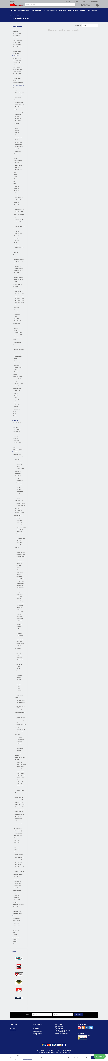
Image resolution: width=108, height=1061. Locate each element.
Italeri (15, 172)
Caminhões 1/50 (17, 881)
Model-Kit (18, 666)
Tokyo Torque (19, 607)
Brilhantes (17, 126)
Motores (14, 415)
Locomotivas (15, 31)
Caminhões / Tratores (17, 445)
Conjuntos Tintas (17, 151)
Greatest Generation (21, 538)
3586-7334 (82, 1)
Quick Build (16, 404)
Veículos (14, 49)
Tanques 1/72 (16, 893)
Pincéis (15, 358)
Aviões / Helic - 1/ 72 (17, 62)
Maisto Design (19, 741)
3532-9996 (75, 1)
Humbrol (16, 139)
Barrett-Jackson (20, 572)
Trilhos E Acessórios (17, 33)
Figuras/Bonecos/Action (17, 449)
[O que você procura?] (74, 4)
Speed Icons (19, 750)
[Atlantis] (19, 958)
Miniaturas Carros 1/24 (18, 457)
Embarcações (15, 286)
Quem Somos (12, 1027)
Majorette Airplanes (20, 771)
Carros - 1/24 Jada (16, 431)
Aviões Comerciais (18, 828)
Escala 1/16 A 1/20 (18, 233)
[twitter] (91, 1027)
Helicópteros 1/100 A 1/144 (19, 226)
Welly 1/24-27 (18, 475)
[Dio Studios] (19, 990)
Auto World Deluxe (20, 709)
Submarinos (16, 307)
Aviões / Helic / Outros (17, 442)
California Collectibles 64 (20, 712)
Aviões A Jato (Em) (18, 833)
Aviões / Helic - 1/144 (17, 65)
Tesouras (16, 371)
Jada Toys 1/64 (18, 727)
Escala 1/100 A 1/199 (19, 294)
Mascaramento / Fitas (18, 354)
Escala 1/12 (16, 231)
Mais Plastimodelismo (50, 10)
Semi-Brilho (17, 132)
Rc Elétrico (15, 939)
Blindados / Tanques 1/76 (19, 277)
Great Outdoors (20, 620)
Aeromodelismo (92, 10)
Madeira (15, 369)
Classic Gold (19, 525)
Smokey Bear (19, 645)
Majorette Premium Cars (20, 778)
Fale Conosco (12, 1028)
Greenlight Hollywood (21, 556)
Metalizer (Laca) (18, 169)
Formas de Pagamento (37, 1031)
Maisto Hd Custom (20, 739)
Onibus (14, 413)
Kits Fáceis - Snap (16, 390)
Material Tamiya (18, 106)
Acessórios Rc (16, 930)
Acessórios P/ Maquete (20, 757)
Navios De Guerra (17, 312)
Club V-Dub (19, 565)
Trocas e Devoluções (37, 1035)
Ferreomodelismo (23, 10)
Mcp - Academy (17, 400)
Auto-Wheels (19, 673)
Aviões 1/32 (16, 190)
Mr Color (17, 116)
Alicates (15, 352)
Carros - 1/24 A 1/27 (17, 429)
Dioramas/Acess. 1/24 (19, 512)
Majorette (17, 759)
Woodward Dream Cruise (20, 636)
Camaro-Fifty (19, 690)
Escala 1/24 (16, 236)
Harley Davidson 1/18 (19, 867)
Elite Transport (19, 737)
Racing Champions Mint (21, 527)
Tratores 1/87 (16, 842)
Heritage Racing (20, 601)
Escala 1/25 (16, 238)
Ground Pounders (20, 682)
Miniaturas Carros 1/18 (18, 797)
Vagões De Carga (16, 35)
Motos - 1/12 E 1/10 (17, 423)
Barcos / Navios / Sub (17, 69)
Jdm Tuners (19, 489)
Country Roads (19, 576)
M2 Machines (18, 648)
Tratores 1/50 (16, 847)
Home (14, 10)
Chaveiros (15, 902)
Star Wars (16, 328)
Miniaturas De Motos (17, 852)
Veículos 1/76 (15, 906)
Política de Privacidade (37, 1033)
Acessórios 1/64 (18, 753)
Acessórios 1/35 (17, 266)
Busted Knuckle (20, 639)
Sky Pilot (16, 406)
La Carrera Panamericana (19, 623)
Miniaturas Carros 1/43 (18, 811)
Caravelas (16, 309)
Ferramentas (15, 347)
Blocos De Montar (16, 925)
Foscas (16, 128)
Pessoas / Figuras (16, 42)
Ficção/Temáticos (16, 323)
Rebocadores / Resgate (18, 320)
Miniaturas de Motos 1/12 (19, 871)
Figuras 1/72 (16, 272)
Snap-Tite (16, 393)
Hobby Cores (16, 123)
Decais (15, 381)
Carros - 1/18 (15, 425)
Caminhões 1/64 (17, 883)
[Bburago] (19, 974)
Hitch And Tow (19, 563)
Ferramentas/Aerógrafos (18, 82)
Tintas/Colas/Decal (16, 80)
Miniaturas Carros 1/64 (18, 515)
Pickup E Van (15, 252)
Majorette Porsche (20, 773)
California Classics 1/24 (21, 505)
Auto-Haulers (19, 664)
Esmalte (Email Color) (19, 92)
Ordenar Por (78, 25)
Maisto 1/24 (17, 459)
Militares (14, 447)
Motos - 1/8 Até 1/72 (17, 73)
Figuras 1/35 (16, 264)
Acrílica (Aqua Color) (19, 95)
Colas (14, 181)
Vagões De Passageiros (17, 38)
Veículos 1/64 (17, 897)
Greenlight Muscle (20, 578)
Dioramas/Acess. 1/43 (19, 814)
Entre (84, 5)
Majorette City (19, 762)
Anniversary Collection (21, 587)
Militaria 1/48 (16, 281)
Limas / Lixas (17, 365)
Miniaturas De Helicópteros (18, 904)
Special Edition (19, 462)
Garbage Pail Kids (20, 612)
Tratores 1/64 (16, 845)
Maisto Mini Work (20, 748)
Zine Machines (19, 633)
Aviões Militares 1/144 (19, 209)
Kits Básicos (15, 29)
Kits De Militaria (16, 257)
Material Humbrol (18, 149)
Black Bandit (19, 559)
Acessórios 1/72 (17, 275)
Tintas (14, 87)
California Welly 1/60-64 (21, 724)
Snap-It (15, 397)
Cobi (15, 402)
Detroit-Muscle (19, 655)
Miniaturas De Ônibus (17, 911)
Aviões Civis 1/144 (19, 211)
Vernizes (16, 158)
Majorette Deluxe (20, 781)
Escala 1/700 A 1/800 (19, 302)
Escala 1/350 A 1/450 (19, 298)
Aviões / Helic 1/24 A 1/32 (18, 58)
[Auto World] (19, 966)
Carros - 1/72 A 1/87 (17, 440)
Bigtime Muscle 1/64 (21, 729)
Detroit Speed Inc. (20, 618)
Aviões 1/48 (16, 193)
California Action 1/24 (21, 503)
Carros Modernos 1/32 (19, 807)
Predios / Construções (17, 40)
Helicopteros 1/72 (17, 224)
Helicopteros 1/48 (17, 221)
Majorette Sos (19, 783)
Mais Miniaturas (73, 10)
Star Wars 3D (16, 923)
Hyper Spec (19, 494)
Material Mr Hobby (19, 120)
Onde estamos (13, 1030)
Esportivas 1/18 (18, 862)
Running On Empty (20, 581)
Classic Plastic (19, 522)
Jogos (14, 932)
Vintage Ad (19, 614)
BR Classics (17, 792)
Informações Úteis (38, 1024)
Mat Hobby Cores (18, 137)
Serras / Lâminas (17, 363)
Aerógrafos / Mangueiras (19, 349)
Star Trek (16, 326)
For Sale (18, 496)
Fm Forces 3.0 (19, 743)
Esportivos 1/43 (18, 816)
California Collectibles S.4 (21, 721)
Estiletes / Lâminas (18, 356)
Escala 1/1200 (18, 305)
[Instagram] (79, 1027)
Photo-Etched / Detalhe (18, 383)
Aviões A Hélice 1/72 (19, 200)
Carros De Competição (19, 247)
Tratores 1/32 (16, 849)
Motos (14, 254)
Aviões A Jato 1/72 (19, 197)
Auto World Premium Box (21, 703)
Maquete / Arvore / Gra (17, 46)
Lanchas (15, 316)
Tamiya (15, 99)
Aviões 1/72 (16, 195)
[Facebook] (87, 1027)
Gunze (15, 109)
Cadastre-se (89, 5)
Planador (14, 941)
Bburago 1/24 (18, 473)
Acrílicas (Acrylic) (18, 144)
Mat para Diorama (17, 386)
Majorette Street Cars (21, 775)
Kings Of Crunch (20, 605)
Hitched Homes (20, 585)
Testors (15, 176)
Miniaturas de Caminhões (18, 874)
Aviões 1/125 (16, 204)
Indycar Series (19, 596)
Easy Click (16, 395)
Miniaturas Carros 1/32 (18, 799)
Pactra (15, 179)
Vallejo (15, 174)
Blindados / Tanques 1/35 (19, 259)
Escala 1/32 (16, 240)
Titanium (18, 686)
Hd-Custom (19, 466)
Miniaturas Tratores (17, 838)
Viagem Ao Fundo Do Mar (19, 335)
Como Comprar (36, 1027)
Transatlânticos (17, 314)
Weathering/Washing (18, 160)
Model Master (17, 162)
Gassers (18, 693)
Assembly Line (19, 464)
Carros (14, 228)
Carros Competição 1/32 (20, 804)
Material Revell (18, 97)
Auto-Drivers (19, 662)
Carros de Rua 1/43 (19, 823)
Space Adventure (17, 342)
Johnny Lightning (18, 518)
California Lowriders (20, 643)
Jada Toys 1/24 (18, 478)
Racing (15, 242)
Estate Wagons (19, 609)
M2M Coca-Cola (20, 659)
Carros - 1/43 (15, 436)
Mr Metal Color (18, 118)
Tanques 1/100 (17, 899)
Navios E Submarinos (17, 909)
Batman (15, 330)
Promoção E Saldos (17, 418)
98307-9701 (92, 1)
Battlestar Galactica (18, 337)
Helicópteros (15, 217)
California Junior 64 (20, 715)
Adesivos (15, 928)
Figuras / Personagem (17, 376)
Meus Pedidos (12, 1)
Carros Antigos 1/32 (19, 802)
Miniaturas (62, 10)
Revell (15, 90)
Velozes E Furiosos (20, 482)
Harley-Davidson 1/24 (19, 857)
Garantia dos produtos (37, 1030)
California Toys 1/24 (19, 501)
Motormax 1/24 (18, 471)
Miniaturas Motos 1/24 (18, 854)
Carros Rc (15, 934)
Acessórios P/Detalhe (17, 378)
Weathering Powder (19, 146)
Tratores (14, 411)
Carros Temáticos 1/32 (19, 809)
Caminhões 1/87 (17, 885)
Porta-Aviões (16, 318)
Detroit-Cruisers (20, 695)
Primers (15, 156)
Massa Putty (15, 345)
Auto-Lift (18, 668)
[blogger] (83, 1027)
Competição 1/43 (18, 818)
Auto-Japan (19, 684)
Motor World (19, 550)
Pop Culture (19, 540)
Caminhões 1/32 (17, 877)
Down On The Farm (20, 603)
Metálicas (17, 130)
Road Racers (19, 574)
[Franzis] (19, 998)
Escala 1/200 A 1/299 (19, 296)
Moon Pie (18, 688)
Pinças (15, 360)
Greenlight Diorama (20, 561)
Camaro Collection (20, 583)
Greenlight (17, 547)
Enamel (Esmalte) (18, 165)
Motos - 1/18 (15, 427)
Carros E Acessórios (17, 71)
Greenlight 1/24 (18, 508)
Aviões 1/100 (16, 202)
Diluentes (16, 153)
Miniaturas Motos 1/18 (18, 859)
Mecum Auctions (20, 594)
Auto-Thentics (19, 651)
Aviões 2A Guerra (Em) (18, 831)
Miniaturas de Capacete (17, 913)
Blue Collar (19, 589)
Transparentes (18, 135)
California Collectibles (21, 552)
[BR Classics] (19, 982)
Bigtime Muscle (20, 480)
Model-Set (15, 374)
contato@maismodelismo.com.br (61, 1033)
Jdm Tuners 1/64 (20, 732)
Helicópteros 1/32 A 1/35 (19, 219)
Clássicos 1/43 (18, 821)
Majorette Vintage (20, 766)
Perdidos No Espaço (18, 332)
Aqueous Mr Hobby (19, 112)
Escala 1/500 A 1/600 (19, 300)
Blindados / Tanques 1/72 (19, 268)
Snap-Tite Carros (17, 250)
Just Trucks (19, 487)
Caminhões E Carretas (17, 284)
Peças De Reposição (17, 44)
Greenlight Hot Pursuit (21, 554)
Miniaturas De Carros (17, 454)
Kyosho (16, 795)
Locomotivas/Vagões (17, 388)
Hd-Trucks (19, 570)
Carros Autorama (16, 918)
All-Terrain (19, 567)
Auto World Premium (21, 700)
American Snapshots (21, 536)
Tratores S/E (16, 840)
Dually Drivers (19, 631)
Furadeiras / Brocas (18, 367)
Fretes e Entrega (36, 1028)
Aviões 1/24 (16, 188)
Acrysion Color (18, 114)
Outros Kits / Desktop (17, 78)
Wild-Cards (19, 670)
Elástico (14, 944)
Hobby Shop (19, 598)
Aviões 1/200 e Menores (19, 214)
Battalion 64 (19, 626)
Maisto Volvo (19, 746)
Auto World (17, 697)
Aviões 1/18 (16, 186)
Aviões (14, 183)
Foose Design (19, 675)
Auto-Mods (19, 679)
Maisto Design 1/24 (20, 468)
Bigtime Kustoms (20, 491)
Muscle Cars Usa (20, 529)
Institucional (13, 1024)
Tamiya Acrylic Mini (19, 102)
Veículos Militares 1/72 (18, 270)
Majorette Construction (21, 764)
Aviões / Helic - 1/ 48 (17, 60)
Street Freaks (19, 531)
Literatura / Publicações (17, 51)
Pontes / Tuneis (16, 53)
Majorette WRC (19, 769)
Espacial (14, 339)
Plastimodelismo (36, 10)
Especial (82, 10)
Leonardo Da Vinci (16, 409)
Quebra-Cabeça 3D (16, 920)
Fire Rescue (19, 628)
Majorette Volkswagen (21, 788)
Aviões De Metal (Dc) (18, 835)
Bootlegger (19, 677)
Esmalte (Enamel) (18, 142)
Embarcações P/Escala (18, 289)
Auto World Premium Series (21, 706)
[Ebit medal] (90, 1036)
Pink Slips (18, 498)
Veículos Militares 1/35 (18, 261)
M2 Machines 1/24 (19, 510)
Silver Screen (19, 520)
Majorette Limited (20, 790)
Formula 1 (17, 245)
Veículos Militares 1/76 (18, 279)
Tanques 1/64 (16, 895)
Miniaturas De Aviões (17, 826)
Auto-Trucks (19, 653)
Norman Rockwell (20, 616)
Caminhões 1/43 (17, 879)
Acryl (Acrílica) (18, 167)
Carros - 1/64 (15, 438)
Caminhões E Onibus (17, 76)
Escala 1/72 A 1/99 (19, 291)
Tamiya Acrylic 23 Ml (19, 104)
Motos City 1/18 (18, 869)
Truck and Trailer (20, 533)
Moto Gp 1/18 (18, 864)
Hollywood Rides (20, 485)
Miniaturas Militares (17, 890)
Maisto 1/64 (17, 734)
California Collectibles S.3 (21, 717)
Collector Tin (19, 544)
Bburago (17, 755)
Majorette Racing (20, 785)
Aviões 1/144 (16, 207)
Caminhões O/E (17, 888)
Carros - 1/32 (15, 434)
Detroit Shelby (19, 657)
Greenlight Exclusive (21, 592)
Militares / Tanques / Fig (17, 67)
